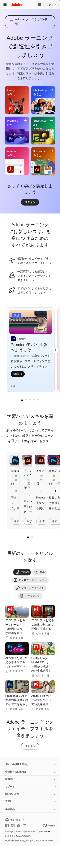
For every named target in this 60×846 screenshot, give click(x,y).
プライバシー (44, 831)
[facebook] (7, 825)
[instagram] (12, 825)
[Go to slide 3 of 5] (30, 400)
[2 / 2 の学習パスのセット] (32, 537)
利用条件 (9, 836)
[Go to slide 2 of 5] (26, 400)
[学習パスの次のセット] (55, 350)
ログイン (51, 4)
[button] (39, 4)
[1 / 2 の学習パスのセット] (28, 537)
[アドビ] (17, 4)
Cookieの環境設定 (23, 836)
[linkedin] (24, 825)
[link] (30, 202)
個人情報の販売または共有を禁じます (22, 840)
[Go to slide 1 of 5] (22, 400)
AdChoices (48, 840)
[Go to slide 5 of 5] (38, 400)
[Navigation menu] (5, 4)
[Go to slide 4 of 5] (34, 400)
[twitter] (18, 825)
